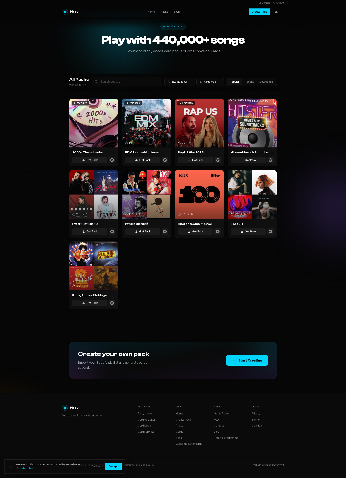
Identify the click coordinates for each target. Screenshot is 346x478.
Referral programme (226, 437)
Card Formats (146, 431)
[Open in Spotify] (112, 160)
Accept (113, 466)
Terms (256, 419)
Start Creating (250, 360)
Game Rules (221, 413)
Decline (96, 466)
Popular (234, 81)
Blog (216, 431)
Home (151, 11)
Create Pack (259, 11)
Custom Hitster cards (189, 443)
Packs (164, 11)
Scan (177, 11)
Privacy (256, 413)
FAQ (216, 419)
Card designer (146, 419)
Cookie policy (25, 468)
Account (280, 2)
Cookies (257, 425)
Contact (266, 2)
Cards (179, 431)
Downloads (266, 81)
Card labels (145, 425)
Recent (249, 81)
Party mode (145, 413)
